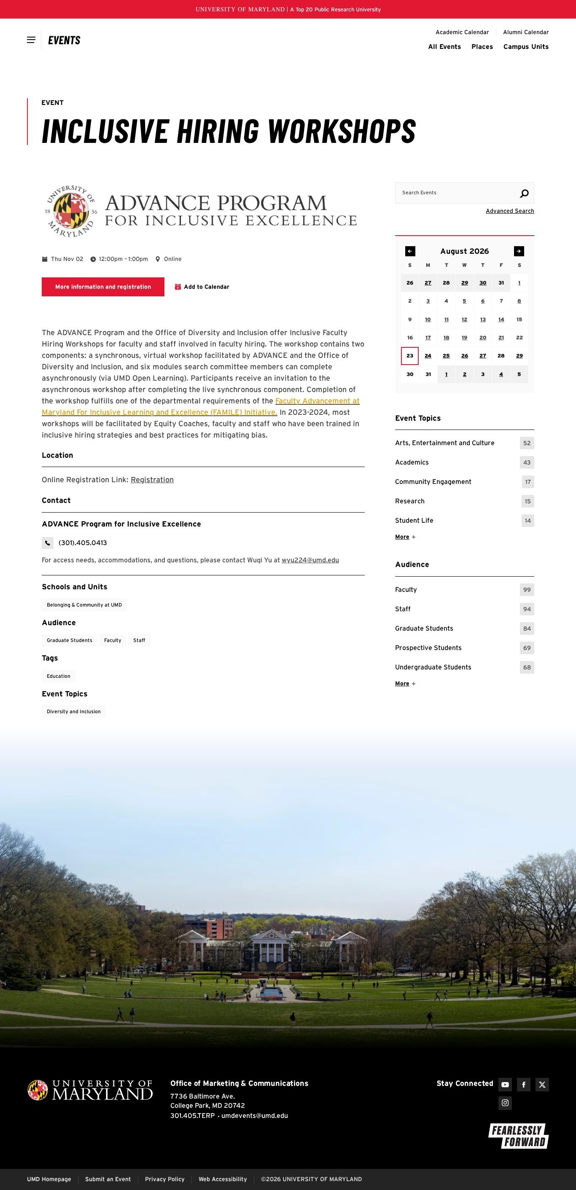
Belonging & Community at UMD (84, 605)
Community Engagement (463, 483)
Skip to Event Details (493, 174)
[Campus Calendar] (64, 40)
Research (463, 502)
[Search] (524, 193)
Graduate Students (463, 629)
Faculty (463, 591)
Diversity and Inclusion (74, 711)
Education (58, 676)
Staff (463, 610)
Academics (463, 463)
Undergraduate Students (463, 668)
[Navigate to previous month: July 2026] (410, 251)
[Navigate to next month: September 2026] (519, 251)
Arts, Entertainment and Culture (463, 444)
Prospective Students (463, 649)
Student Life (463, 521)
